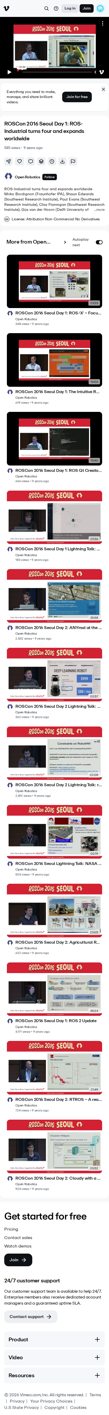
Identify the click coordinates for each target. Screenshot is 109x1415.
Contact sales (18, 1238)
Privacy (17, 1401)
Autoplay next (80, 242)
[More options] (102, 23)
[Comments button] (30, 161)
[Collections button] (41, 161)
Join (86, 8)
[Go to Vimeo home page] (6, 8)
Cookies (78, 1407)
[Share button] (8, 161)
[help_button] (56, 8)
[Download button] (62, 161)
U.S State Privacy (21, 1407)
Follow (49, 177)
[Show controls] (95, 72)
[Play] (9, 72)
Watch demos (17, 1246)
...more (99, 209)
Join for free (77, 97)
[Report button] (73, 161)
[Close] (103, 89)
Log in (70, 8)
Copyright (54, 1407)
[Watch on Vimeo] (101, 72)
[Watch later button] (52, 161)
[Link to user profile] (8, 177)
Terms (95, 1395)
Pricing (11, 1229)
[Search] (46, 8)
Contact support (27, 1316)
